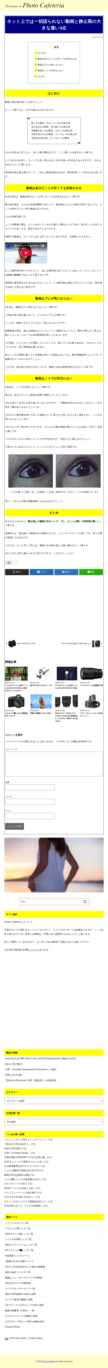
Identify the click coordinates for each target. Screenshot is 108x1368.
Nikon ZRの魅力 (12, 1148)
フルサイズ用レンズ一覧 (18, 1228)
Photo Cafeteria (48, 1361)
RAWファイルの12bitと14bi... (19, 1188)
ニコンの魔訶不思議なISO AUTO (21, 1170)
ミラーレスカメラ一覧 (16, 1223)
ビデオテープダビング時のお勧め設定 (24, 1321)
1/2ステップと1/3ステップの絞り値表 (24, 1305)
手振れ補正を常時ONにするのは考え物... (25, 1157)
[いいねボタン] (8, 562)
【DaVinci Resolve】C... (17, 1144)
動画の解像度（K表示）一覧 (19, 1310)
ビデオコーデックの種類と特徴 (21, 1316)
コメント (11, 749)
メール (8, 796)
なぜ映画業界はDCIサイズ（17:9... (22, 1166)
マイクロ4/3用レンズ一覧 (18, 1239)
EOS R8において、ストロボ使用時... (23, 1205)
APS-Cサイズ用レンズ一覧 (19, 1234)
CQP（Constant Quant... (17, 1153)
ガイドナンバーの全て (15, 1183)
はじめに (42, 53)
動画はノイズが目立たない (51, 70)
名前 (7, 782)
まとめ (41, 76)
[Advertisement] (54, 607)
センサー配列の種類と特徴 (19, 1299)
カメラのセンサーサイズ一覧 (20, 1288)
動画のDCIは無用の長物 (16, 1175)
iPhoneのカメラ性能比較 (18, 1283)
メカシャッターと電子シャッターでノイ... (26, 1139)
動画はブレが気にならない (51, 65)
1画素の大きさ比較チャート (19, 1261)
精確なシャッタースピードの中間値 (23, 1277)
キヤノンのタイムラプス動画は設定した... (26, 1201)
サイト (8, 810)
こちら (33, 949)
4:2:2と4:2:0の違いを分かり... (19, 1197)
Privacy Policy (12, 1326)
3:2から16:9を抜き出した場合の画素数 (25, 1266)
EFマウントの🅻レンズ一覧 (19, 1250)
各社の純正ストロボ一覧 (18, 1272)
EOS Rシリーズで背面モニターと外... (24, 1161)
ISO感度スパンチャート (17, 1255)
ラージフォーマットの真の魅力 (20, 1192)
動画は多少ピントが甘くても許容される (57, 59)
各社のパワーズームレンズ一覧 (21, 1244)
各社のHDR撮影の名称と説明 (20, 1294)
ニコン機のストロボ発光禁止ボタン (22, 1179)
